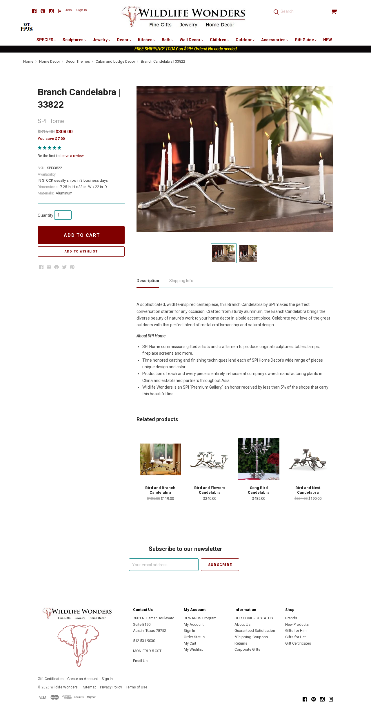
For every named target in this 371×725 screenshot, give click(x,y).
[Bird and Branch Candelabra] (160, 458)
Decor (123, 39)
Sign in (81, 10)
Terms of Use (136, 687)
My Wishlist (193, 649)
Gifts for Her (295, 637)
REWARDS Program (200, 618)
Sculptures (73, 39)
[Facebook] (34, 11)
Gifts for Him (296, 630)
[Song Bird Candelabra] (258, 458)
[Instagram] (51, 11)
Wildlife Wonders (64, 687)
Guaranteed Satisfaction (254, 630)
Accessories (273, 39)
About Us (242, 624)
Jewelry (100, 39)
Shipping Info (181, 280)
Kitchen (145, 39)
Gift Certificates (298, 643)
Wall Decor (190, 39)
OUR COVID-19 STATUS (253, 618)
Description (148, 280)
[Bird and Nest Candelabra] (307, 458)
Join (68, 10)
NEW (327, 39)
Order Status (194, 637)
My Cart (190, 643)
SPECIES (45, 39)
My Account (194, 624)
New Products (297, 624)
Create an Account (82, 679)
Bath (166, 39)
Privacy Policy (111, 687)
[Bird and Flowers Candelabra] (209, 458)
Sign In (189, 630)
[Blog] (60, 11)
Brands (291, 618)
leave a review (72, 156)
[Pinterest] (43, 11)
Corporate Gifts (247, 649)
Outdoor (244, 39)
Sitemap (89, 687)
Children (218, 39)
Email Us (140, 661)
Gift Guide (305, 39)
